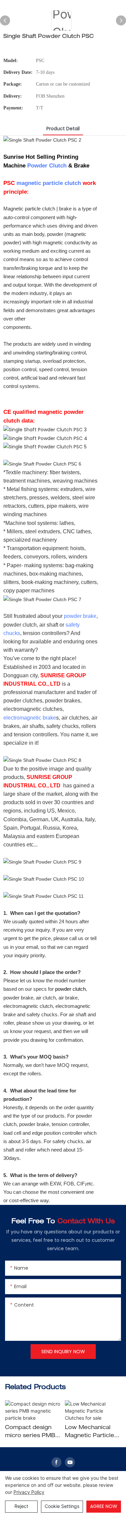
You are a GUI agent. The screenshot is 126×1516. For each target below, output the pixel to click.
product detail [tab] (63, 128)
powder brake (80, 616)
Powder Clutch (47, 165)
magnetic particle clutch (48, 183)
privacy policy (28, 1492)
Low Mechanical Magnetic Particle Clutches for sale (89, 1432)
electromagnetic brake (29, 718)
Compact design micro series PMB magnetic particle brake (30, 1432)
